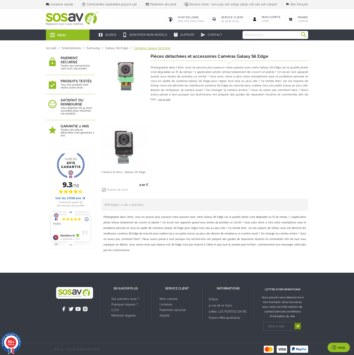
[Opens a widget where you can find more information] (338, 348)
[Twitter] (71, 309)
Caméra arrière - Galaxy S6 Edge (123, 172)
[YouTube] (78, 309)
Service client (177, 288)
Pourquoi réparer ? (124, 304)
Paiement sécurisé (173, 310)
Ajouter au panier (116, 163)
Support (184, 34)
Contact (211, 34)
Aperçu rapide (133, 163)
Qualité (165, 315)
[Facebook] (64, 309)
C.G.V (115, 310)
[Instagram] (85, 309)
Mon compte (169, 299)
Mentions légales (123, 315)
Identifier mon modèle (144, 34)
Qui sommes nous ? (125, 299)
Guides (107, 34)
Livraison (166, 304)
